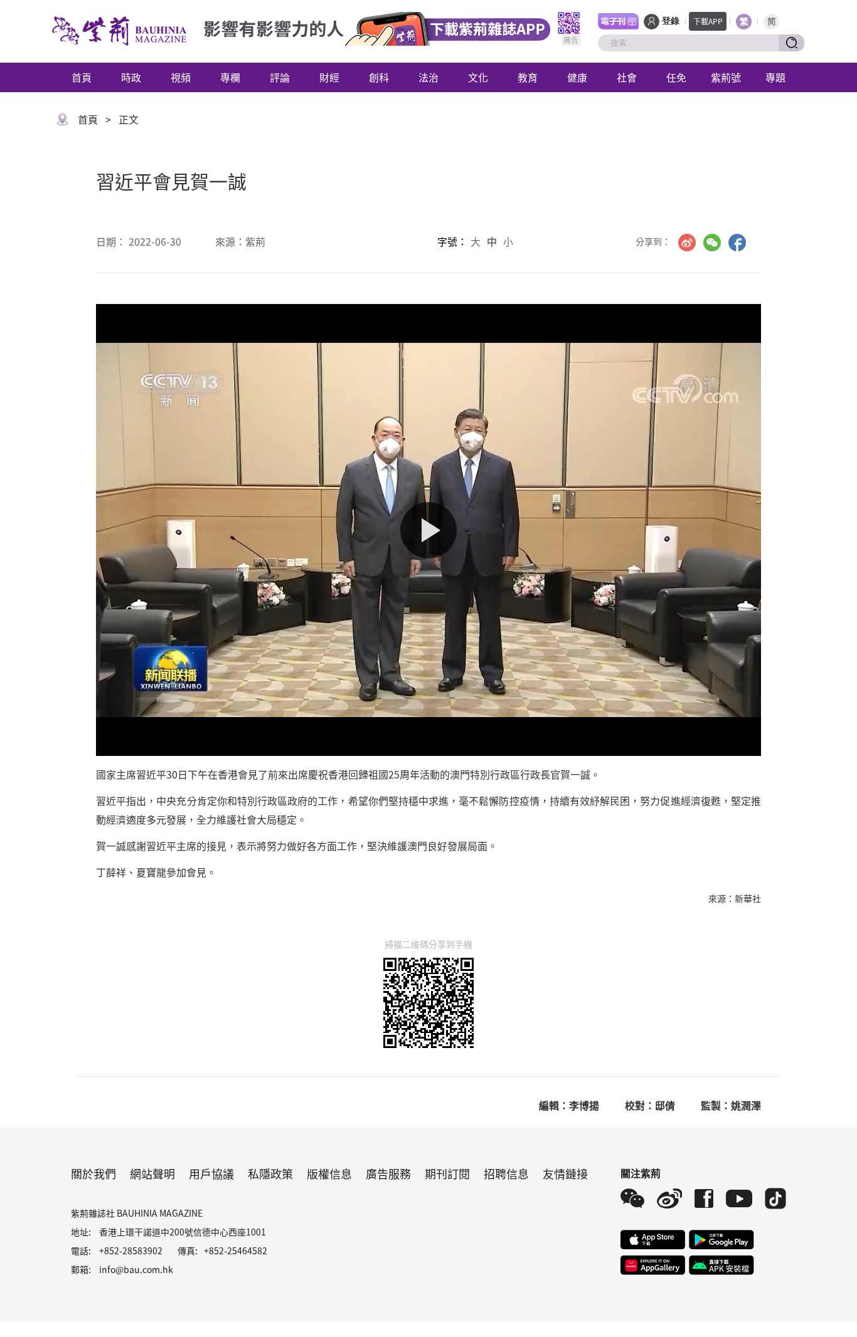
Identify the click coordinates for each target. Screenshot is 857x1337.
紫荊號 (726, 77)
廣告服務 (388, 1173)
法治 (428, 77)
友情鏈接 (565, 1173)
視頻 (181, 77)
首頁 (82, 77)
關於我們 (93, 1173)
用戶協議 (211, 1173)
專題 (775, 77)
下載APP (708, 21)
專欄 (230, 77)
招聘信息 (506, 1173)
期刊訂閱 (447, 1173)
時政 (131, 77)
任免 (676, 77)
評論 (280, 77)
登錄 (670, 21)
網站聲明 (152, 1173)
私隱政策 (270, 1173)
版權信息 (329, 1173)
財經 (329, 77)
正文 (129, 119)
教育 (528, 77)
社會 (627, 77)
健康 (577, 77)
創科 (379, 77)
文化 (478, 77)
